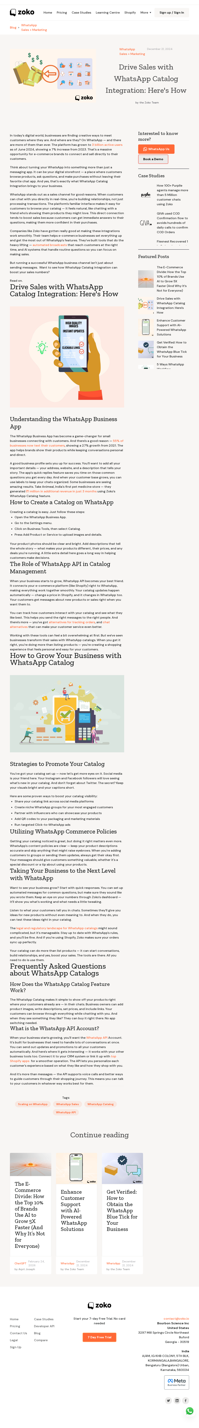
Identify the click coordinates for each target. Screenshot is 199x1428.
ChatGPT (20, 1263)
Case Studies (81, 12)
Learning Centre (108, 12)
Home (48, 12)
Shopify (130, 12)
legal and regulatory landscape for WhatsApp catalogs (57, 928)
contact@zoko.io (176, 1319)
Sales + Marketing (34, 30)
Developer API (44, 1326)
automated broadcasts (50, 245)
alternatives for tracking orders (72, 622)
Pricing (62, 12)
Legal (14, 1340)
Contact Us (18, 1333)
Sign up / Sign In (172, 12)
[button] (145, 12)
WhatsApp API (96, 1038)
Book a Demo (153, 159)
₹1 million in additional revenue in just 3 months (61, 491)
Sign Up (15, 1347)
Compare (41, 1340)
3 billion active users (106, 145)
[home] (22, 12)
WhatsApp (29, 25)
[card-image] (30, 1164)
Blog (13, 27)
